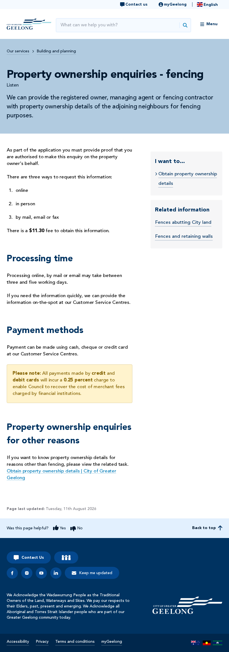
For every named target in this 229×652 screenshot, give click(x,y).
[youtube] (41, 573)
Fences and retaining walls (184, 236)
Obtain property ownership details (187, 179)
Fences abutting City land (183, 222)
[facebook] (12, 573)
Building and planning (56, 51)
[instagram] (26, 573)
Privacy (42, 642)
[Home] (187, 605)
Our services (18, 51)
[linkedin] (55, 573)
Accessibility (18, 642)
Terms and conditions (75, 642)
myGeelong (111, 642)
